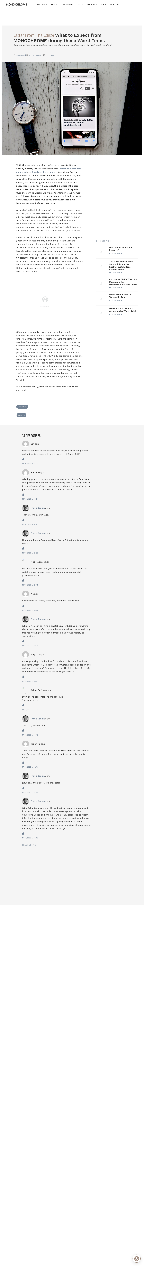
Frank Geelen (38, 508)
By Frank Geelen (35, 55)
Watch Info (22, 407)
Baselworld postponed (44, 172)
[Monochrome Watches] (16, 4)
